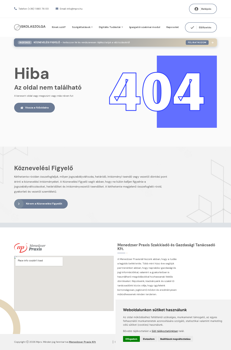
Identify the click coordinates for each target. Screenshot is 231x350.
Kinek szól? (59, 27)
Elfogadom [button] (131, 339)
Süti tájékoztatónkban (165, 331)
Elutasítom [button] (149, 339)
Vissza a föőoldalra (37, 107)
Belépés (206, 9)
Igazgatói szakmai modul (144, 27)
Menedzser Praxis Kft (82, 342)
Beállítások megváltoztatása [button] (175, 339)
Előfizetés (204, 27)
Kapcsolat (172, 27)
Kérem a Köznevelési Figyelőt (44, 203)
